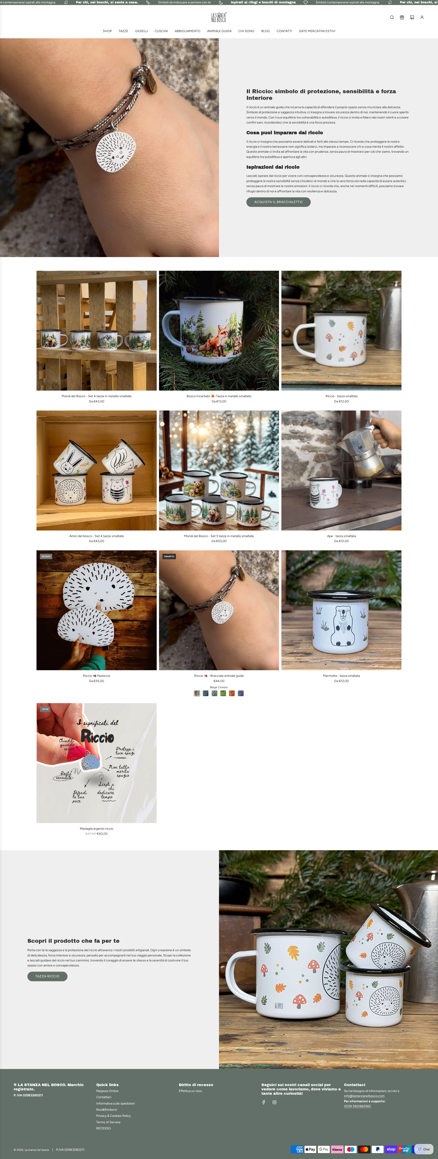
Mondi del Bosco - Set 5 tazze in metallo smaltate (219, 536)
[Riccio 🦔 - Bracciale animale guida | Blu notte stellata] (206, 693)
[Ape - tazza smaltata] (341, 470)
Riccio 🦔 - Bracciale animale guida (219, 676)
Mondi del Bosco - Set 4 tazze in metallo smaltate (97, 396)
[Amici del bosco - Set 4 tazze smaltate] (96, 470)
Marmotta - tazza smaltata (341, 676)
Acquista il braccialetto (278, 202)
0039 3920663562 (357, 1106)
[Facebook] (264, 1102)
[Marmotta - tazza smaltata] (341, 610)
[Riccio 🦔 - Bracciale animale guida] (219, 610)
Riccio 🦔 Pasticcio (96, 676)
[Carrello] (412, 17)
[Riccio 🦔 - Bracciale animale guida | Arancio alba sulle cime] (232, 693)
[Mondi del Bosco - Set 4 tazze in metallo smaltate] (96, 331)
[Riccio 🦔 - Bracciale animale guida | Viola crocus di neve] (241, 693)
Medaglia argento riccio (96, 829)
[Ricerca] (392, 17)
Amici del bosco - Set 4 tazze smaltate (96, 536)
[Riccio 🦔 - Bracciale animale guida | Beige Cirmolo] (197, 693)
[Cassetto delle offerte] (402, 17)
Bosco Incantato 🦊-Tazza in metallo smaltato (219, 396)
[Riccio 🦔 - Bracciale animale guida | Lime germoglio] (223, 693)
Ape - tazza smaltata (341, 536)
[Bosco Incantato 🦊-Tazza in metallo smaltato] (219, 331)
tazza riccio (47, 976)
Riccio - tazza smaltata (341, 396)
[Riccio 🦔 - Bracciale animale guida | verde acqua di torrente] (214, 693)
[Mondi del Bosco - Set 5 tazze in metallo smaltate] (219, 470)
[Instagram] (274, 1102)
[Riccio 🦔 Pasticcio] (96, 610)
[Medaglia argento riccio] (96, 763)
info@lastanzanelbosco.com (364, 1096)
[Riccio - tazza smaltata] (341, 331)
